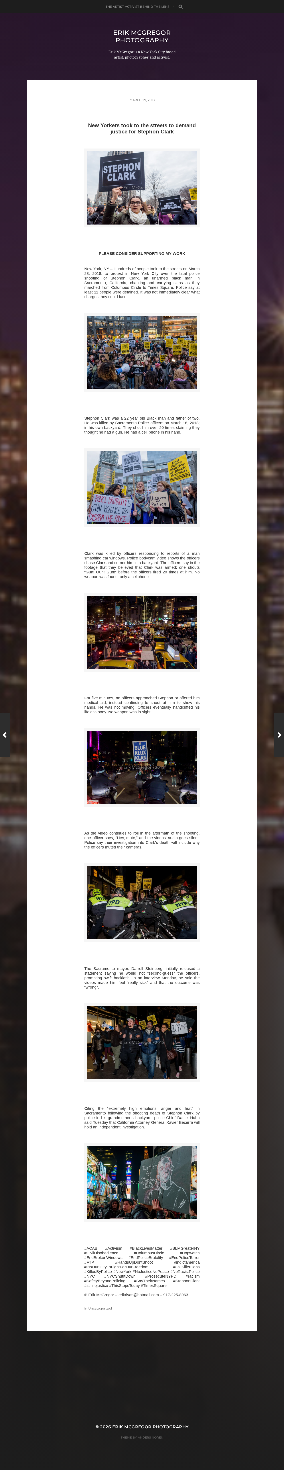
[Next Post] (279, 735)
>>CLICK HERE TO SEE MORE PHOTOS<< (142, 232)
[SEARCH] (180, 7)
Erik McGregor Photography (142, 36)
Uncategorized (100, 1308)
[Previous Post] (5, 735)
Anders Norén (150, 1437)
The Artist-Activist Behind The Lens (138, 7)
